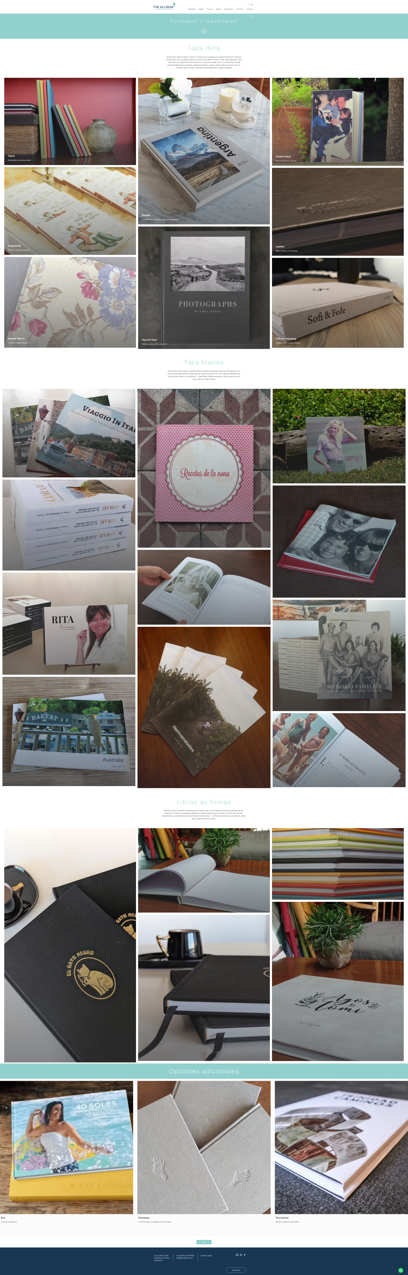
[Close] (251, 16)
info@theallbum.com (184, 1258)
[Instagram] (240, 1255)
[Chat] (400, 1270)
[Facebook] (244, 1255)
